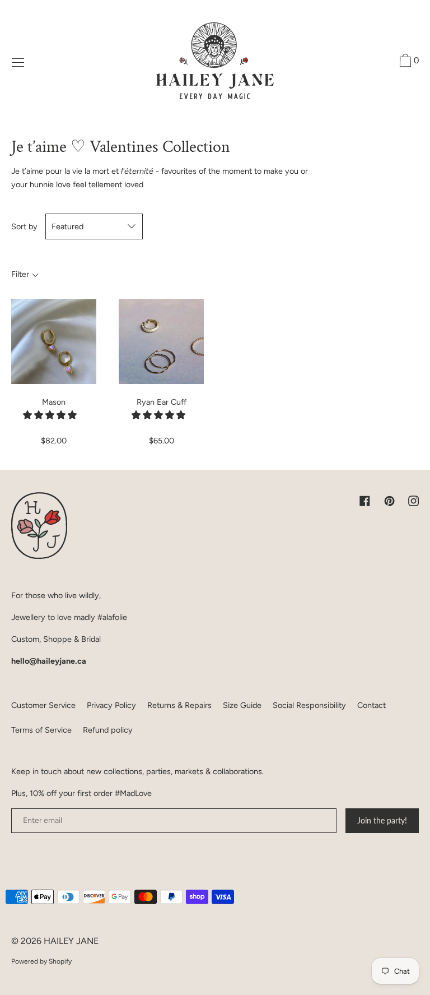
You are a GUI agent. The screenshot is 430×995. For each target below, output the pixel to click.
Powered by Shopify (41, 961)
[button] (51, 415)
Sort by (24, 226)
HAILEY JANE (71, 941)
